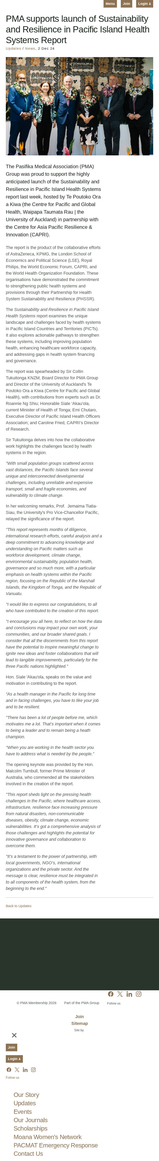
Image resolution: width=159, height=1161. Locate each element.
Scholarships (30, 1128)
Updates (13, 48)
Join (126, 4)
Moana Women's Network (47, 1136)
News (30, 48)
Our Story (26, 1094)
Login (143, 4)
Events (23, 1111)
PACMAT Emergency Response (56, 1145)
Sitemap (79, 1023)
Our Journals (31, 1120)
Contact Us (28, 1153)
